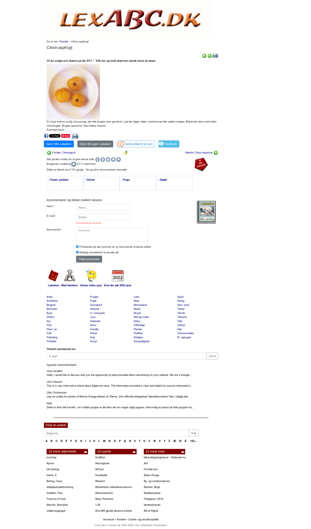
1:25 (97, 505)
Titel (179, 321)
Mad (136, 300)
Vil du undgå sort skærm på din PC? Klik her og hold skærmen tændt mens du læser (101, 61)
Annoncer (108, 519)
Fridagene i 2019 (153, 499)
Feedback (170, 144)
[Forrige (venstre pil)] (204, 55)
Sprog (180, 300)
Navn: (51, 206)
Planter (138, 329)
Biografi (51, 305)
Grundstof (96, 305)
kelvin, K (52, 475)
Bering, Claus (54, 481)
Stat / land (183, 305)
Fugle (93, 300)
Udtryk (181, 325)
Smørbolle (101, 475)
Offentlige (139, 325)
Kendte (94, 329)
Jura (92, 317)
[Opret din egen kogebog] (206, 212)
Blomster (52, 309)
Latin (136, 297)
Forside (63, 41)
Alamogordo (102, 463)
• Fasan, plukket (58, 180)
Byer (49, 313)
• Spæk (162, 180)
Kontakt (121, 519)
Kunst (93, 341)
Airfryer (99, 469)
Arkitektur (52, 300)
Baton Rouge (151, 475)
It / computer (97, 313)
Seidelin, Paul (54, 493)
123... (193, 441)
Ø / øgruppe (184, 337)
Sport (180, 297)
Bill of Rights (151, 510)
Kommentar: (54, 229)
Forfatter (52, 341)
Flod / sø (52, 329)
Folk (49, 333)
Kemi (93, 325)
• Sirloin (90, 180)
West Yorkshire (104, 499)
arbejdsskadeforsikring (60, 487)
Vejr (179, 329)
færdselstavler (152, 505)
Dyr (49, 321)
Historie (94, 309)
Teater (181, 309)
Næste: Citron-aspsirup (199, 152)
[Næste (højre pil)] (209, 55)
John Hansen (54, 381)
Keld (49, 403)
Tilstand (181, 317)
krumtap (51, 457)
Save (67, 135)
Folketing (52, 337)
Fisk (49, 325)
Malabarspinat (152, 493)
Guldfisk (100, 457)
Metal (137, 309)
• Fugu (126, 180)
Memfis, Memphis (57, 505)
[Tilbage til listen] (126, 152)
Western (100, 481)
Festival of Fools (56, 499)
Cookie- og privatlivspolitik (143, 519)
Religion (138, 337)
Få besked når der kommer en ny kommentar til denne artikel (115, 246)
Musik (137, 313)
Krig (92, 337)
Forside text (151, 469)
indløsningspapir (56, 510)
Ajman (50, 463)
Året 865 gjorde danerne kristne (113, 510)
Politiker (138, 333)
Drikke (50, 317)
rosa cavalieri (54, 371)
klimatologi (53, 469)
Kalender (95, 321)
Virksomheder (185, 333)
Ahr (146, 463)
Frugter (94, 297)
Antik (50, 297)
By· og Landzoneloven (157, 481)
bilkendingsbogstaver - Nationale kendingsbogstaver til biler (166, 457)
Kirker (93, 333)
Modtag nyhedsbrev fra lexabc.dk (99, 252)
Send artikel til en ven (139, 144)
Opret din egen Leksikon (95, 144)
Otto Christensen (57, 392)
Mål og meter (141, 317)
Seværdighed (141, 341)
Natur (137, 321)
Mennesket (140, 305)
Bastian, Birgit (152, 487)
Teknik (181, 313)
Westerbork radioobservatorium (113, 487)
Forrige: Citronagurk (63, 152)
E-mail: (51, 216)
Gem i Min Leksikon (58, 144)
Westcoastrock (104, 493)
